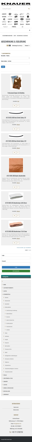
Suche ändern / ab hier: (6, 61)
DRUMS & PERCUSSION (8, 388)
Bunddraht (7, 304)
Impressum (16, 407)
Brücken (6, 297)
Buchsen (8, 317)
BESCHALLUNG (6, 391)
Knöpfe (6, 339)
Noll (18, 101)
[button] (14, 105)
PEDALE (5, 375)
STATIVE (5, 384)
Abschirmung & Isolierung (11, 310)
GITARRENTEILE (6, 294)
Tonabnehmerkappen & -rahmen (11, 368)
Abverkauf (6, 394)
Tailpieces (7, 362)
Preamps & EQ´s (8, 349)
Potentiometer (9, 326)
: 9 (27, 45)
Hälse (6, 333)
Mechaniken (7, 346)
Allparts (18, 124)
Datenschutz (16, 410)
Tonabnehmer (8, 365)
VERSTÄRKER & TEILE (8, 378)
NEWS (4, 284)
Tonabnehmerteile (8, 371)
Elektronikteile (6, 53)
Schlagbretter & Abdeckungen (11, 355)
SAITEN (5, 291)
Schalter (8, 329)
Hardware (7, 336)
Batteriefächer (9, 313)
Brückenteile (7, 300)
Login (3, 255)
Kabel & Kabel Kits (10, 320)
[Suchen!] (29, 9)
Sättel (6, 352)
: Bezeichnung (17, 45)
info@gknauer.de (17, 423)
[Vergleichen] (17, 105)
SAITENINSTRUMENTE (8, 287)
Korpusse (7, 342)
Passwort (4, 261)
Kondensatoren (9, 323)
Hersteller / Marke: (5, 55)
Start (15, 35)
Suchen (3, 66)
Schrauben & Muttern (9, 359)
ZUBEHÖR (5, 381)
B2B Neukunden (16, 271)
